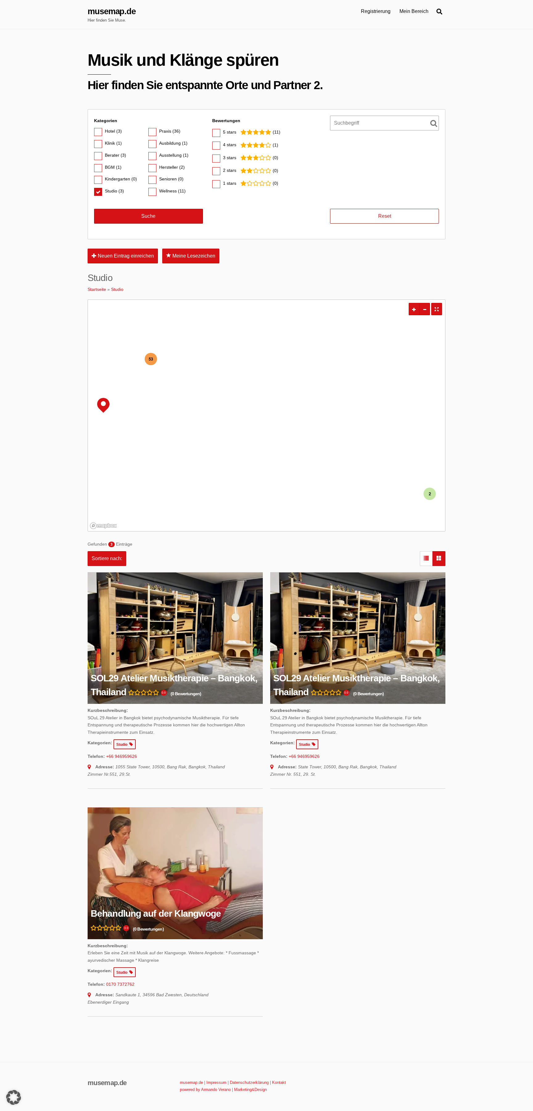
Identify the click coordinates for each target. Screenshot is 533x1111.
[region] (266, 415)
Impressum (216, 1082)
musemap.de (191, 1082)
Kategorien (105, 120)
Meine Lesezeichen (193, 255)
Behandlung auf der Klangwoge (156, 913)
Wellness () (172, 190)
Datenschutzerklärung (249, 1082)
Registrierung (375, 11)
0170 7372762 (120, 984)
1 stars (229, 183)
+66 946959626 (121, 756)
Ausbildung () (173, 143)
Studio (117, 289)
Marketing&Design (250, 1089)
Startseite (97, 289)
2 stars (229, 170)
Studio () (114, 190)
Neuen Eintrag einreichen (125, 255)
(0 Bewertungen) (186, 693)
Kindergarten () (121, 178)
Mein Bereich (413, 11)
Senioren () (171, 178)
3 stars (229, 157)
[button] (13, 1097)
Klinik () (113, 143)
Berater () (115, 155)
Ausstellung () (173, 155)
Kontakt (279, 1082)
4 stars (229, 144)
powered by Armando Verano (205, 1089)
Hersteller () (172, 167)
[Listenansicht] (426, 558)
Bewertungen (226, 120)
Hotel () (113, 131)
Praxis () (169, 131)
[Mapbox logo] (103, 525)
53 (151, 359)
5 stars (229, 132)
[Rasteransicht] (438, 558)
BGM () (113, 167)
